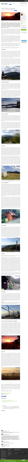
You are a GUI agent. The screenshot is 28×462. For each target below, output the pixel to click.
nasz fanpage (11, 3)
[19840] (10, 216)
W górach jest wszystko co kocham (18, 450)
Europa (4, 393)
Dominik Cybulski (8, 10)
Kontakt (9, 455)
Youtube (25, 3)
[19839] (10, 173)
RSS (22, 3)
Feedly (24, 3)
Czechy (7, 393)
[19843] (10, 312)
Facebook (20, 3)
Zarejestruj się (25, 5)
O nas (8, 450)
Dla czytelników (9, 451)
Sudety (9, 393)
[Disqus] (10, 420)
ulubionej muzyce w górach (14, 63)
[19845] (10, 373)
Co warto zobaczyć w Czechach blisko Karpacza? (7, 400)
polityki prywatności (10, 461)
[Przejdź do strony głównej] (4, 4)
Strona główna (2, 7)
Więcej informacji (14, 461)
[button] (26, 0)
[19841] (10, 245)
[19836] (10, 73)
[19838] (10, 137)
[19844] (10, 342)
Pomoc (9, 454)
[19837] (10, 105)
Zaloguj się (22, 5)
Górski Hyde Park (6, 7)
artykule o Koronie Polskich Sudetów (5, 303)
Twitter (21, 3)
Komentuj (12, 10)
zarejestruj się (15, 407)
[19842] (10, 283)
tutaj (14, 408)
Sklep (26, 3)
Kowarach (8, 64)
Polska (6, 393)
